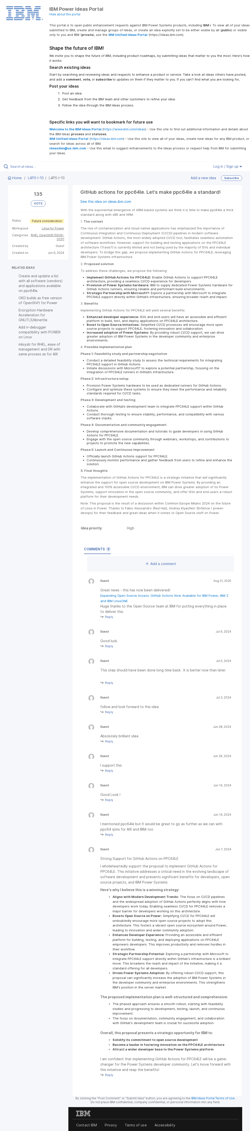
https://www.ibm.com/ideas (124, 129)
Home (17, 178)
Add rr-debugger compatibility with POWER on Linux (40, 332)
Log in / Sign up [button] (226, 166)
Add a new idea (203, 178)
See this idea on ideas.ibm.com (105, 201)
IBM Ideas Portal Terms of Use (213, 1098)
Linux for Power (53, 228)
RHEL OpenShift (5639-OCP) (47, 237)
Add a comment (163, 564)
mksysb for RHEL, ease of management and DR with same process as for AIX (39, 349)
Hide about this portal (64, 14)
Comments (96, 549)
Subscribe (231, 178)
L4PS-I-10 (36, 178)
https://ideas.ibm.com (107, 139)
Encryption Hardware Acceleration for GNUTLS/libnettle (36, 315)
